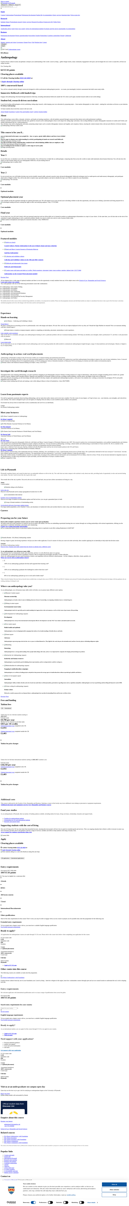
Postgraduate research (16, 22)
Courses (3, 15)
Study (3, 12)
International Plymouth (10, 1158)
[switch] (50, 1202)
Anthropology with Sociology (10, 294)
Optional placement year (8, 726)
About (3, 39)
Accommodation (47, 15)
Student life (39, 15)
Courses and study (9, 1155)
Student (3, 44)
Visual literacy (5, 324)
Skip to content (5, 1)
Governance (19, 42)
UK (2, 708)
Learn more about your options (10, 282)
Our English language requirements (10, 927)
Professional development (29, 15)
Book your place (5, 1093)
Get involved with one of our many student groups (15, 505)
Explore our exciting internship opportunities (14, 526)
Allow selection (114, 1189)
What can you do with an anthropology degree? (15, 557)
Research (4, 18)
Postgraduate (17, 15)
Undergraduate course (14, 49)
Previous (3, 277)
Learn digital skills (6, 342)
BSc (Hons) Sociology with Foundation (15, 1139)
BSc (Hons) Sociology (10, 1138)
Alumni (26, 42)
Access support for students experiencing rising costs (16, 832)
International (5, 25)
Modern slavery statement (11, 1172)
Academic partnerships (53, 35)
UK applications (5, 858)
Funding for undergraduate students (14, 818)
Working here (38, 42)
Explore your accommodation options (11, 497)
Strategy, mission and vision (8, 42)
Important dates (66, 15)
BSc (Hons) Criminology (11, 1141)
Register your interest (6, 1121)
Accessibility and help (11, 1171)
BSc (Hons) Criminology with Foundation (16, 1142)
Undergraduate (10, 15)
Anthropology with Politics (9, 298)
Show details (91, 1202)
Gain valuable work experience (9, 333)
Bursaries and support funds (12, 821)
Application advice (6, 28)
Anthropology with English (9, 288)
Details (6, 112)
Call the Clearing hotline (40, 112)
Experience (12, 112)
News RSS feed (9, 1168)
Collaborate (68, 35)
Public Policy (57, 22)
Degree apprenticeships (21, 35)
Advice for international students (35, 28)
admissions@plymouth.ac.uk (12, 1124)
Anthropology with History (9, 290)
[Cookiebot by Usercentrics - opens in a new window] (11, 1202)
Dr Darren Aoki (5, 434)
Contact (44, 42)
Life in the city (5, 490)
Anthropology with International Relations (14, 293)
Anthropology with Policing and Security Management (17, 296)
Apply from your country (18, 28)
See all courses (5, 1011)
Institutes (3, 22)
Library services (56, 15)
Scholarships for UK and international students (17, 820)
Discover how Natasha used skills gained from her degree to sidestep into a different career (26, 546)
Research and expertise (10, 1160)
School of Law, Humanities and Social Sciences (92, 280)
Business (4, 32)
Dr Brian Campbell (6, 419)
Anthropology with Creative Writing (12, 287)
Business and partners (10, 1161)
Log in (17, 4)
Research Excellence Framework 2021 (42, 22)
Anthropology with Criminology (11, 291)
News (29, 42)
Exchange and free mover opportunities (55, 28)
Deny (114, 1195)
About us (6, 1166)
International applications (17, 858)
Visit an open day (75, 15)
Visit (33, 42)
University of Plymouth (10, 1180)
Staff (3, 46)
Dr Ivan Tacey (5, 440)
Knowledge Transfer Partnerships (38, 35)
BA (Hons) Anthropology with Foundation (12, 977)
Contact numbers (9, 1169)
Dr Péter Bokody (6, 427)
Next (7, 277)
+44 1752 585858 (9, 1126)
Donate (62, 35)
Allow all (114, 1184)
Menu (11, 4)
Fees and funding (24, 112)
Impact (8, 22)
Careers (17, 112)
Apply (31, 112)
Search (4, 4)
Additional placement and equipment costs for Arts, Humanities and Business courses (26, 805)
